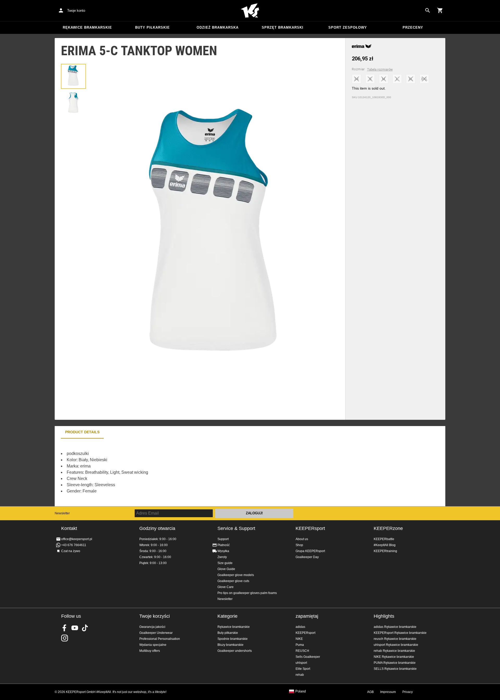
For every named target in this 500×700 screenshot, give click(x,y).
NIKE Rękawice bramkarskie (394, 657)
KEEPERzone (388, 528)
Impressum (388, 692)
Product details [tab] (82, 432)
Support (223, 539)
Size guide (225, 563)
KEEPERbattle (384, 539)
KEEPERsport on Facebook (64, 627)
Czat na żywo (70, 551)
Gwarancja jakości (152, 627)
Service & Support (236, 528)
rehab (300, 675)
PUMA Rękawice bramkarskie (395, 663)
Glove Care (225, 587)
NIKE (299, 639)
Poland (300, 691)
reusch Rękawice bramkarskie (395, 639)
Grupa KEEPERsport (310, 551)
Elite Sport (303, 669)
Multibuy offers (149, 651)
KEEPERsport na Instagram (64, 638)
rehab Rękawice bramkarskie (394, 651)
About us (302, 539)
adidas (300, 627)
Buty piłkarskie (152, 27)
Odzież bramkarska (218, 27)
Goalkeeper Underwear (156, 633)
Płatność (223, 545)
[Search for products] (427, 10)
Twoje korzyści (154, 616)
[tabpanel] (146, 472)
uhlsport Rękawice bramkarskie (396, 645)
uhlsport (301, 663)
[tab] (73, 76)
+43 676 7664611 (73, 545)
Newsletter (62, 513)
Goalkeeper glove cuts (233, 581)
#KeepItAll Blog (385, 545)
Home (250, 10)
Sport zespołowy (347, 27)
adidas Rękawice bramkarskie (395, 627)
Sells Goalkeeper (308, 657)
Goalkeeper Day (307, 557)
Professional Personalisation (159, 639)
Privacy (407, 692)
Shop (299, 545)
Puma (300, 645)
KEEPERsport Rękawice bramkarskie (400, 633)
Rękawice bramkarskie (87, 27)
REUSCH (302, 651)
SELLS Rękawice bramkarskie (395, 669)
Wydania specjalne (152, 645)
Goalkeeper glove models (235, 575)
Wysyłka (223, 551)
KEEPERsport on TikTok (85, 627)
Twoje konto (76, 10)
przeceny (413, 27)
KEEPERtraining (385, 551)
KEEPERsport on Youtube (74, 627)
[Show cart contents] (440, 10)
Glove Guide (226, 569)
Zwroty (222, 557)
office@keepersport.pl (76, 539)
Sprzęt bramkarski (282, 27)
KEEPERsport (310, 528)
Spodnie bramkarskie (232, 639)
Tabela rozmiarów (380, 69)
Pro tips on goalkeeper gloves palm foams (247, 593)
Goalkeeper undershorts (234, 651)
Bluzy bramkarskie (230, 645)
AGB (370, 692)
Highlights (384, 616)
